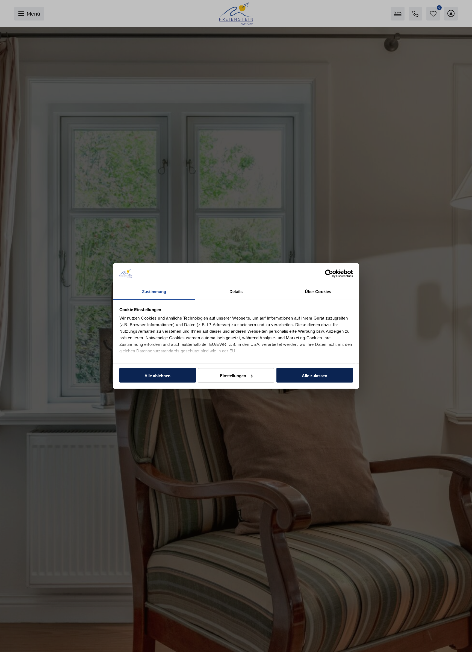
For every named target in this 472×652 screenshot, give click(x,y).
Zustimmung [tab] (154, 291)
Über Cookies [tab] (318, 291)
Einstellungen (233, 375)
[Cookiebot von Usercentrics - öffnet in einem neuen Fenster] (329, 273)
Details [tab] (236, 291)
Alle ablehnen (157, 375)
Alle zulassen (314, 375)
